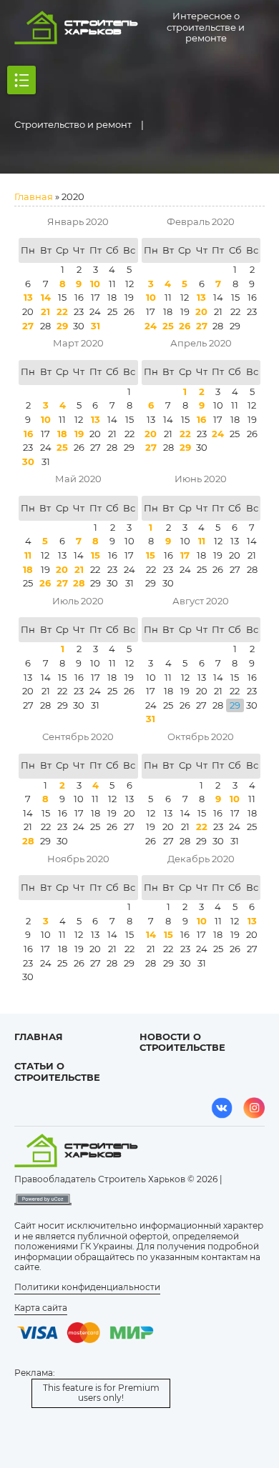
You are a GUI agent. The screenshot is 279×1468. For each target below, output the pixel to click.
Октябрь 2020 (200, 736)
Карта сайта (40, 1307)
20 (201, 311)
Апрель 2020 (201, 343)
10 (95, 283)
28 (79, 583)
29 (62, 325)
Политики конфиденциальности (87, 1287)
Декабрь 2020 (201, 858)
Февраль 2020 (201, 221)
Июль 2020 (78, 600)
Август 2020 (200, 600)
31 (95, 325)
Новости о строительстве (182, 1042)
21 (45, 311)
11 (27, 555)
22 (62, 311)
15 (95, 555)
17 (185, 555)
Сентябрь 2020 (78, 736)
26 (184, 325)
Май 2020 (78, 478)
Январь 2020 (78, 221)
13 (28, 297)
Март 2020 (78, 343)
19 (79, 433)
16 (28, 433)
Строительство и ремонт (73, 124)
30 (28, 461)
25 (168, 325)
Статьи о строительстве (57, 1071)
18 (62, 433)
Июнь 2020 (201, 478)
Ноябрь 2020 (78, 858)
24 (151, 325)
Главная (33, 196)
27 (28, 325)
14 (46, 297)
